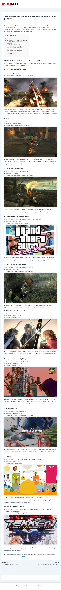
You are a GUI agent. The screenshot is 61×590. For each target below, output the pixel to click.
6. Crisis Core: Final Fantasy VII (14, 49)
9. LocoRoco (10, 53)
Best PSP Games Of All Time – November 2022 (16, 40)
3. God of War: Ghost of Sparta (14, 44)
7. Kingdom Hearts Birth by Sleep (15, 50)
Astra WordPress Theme (39, 586)
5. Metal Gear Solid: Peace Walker (15, 47)
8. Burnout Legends (12, 52)
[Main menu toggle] (58, 4)
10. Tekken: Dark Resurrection (15, 55)
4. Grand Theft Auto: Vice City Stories (16, 46)
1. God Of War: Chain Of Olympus (15, 41)
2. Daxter (10, 43)
